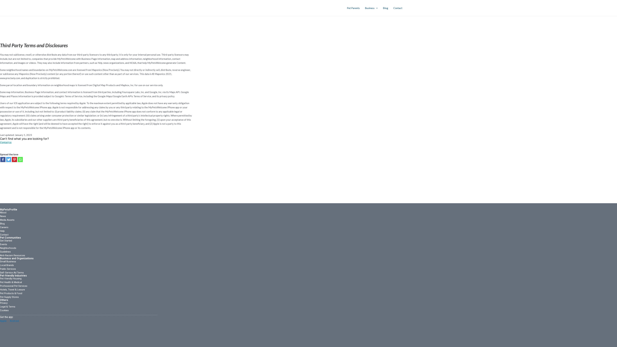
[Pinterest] (14, 159)
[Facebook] (2, 159)
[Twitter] (8, 159)
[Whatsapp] (20, 159)
